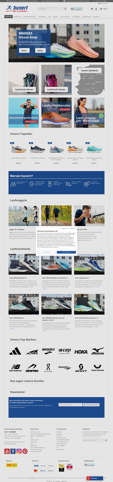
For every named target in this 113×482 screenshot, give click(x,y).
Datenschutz (64, 228)
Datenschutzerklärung (55, 245)
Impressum (73, 228)
